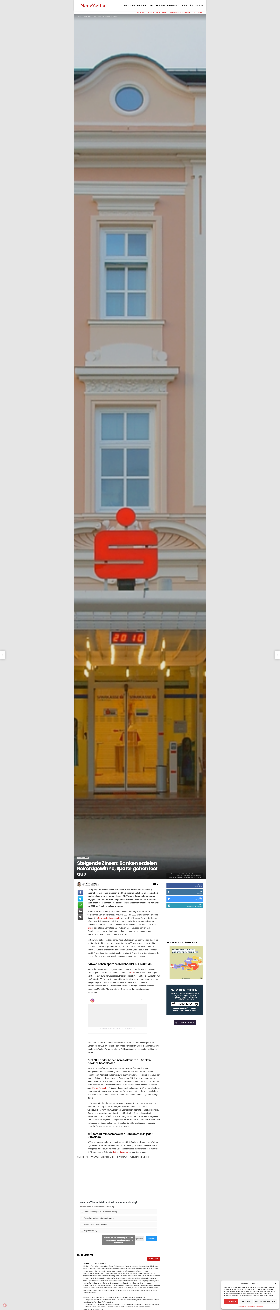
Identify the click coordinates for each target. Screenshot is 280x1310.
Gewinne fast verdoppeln (109, 918)
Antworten (153, 1259)
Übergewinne (136, 1157)
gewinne (105, 1157)
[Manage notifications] (5, 1305)
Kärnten (149, 12)
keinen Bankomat (120, 1152)
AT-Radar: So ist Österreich (182, 942)
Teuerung (124, 1157)
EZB (88, 1157)
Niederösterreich (162, 12)
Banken (81, 1157)
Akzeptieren (230, 1301)
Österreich (129, 5)
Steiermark (186, 12)
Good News (142, 5)
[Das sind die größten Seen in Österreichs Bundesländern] (186, 978)
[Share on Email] (80, 917)
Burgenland (141, 12)
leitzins (115, 1157)
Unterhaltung (157, 5)
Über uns (194, 5)
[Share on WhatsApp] (80, 905)
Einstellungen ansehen (265, 1301)
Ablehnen (246, 1301)
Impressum (259, 1306)
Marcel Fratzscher (100, 1088)
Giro (132, 972)
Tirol (194, 12)
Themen (183, 5)
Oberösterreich (175, 12)
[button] (276, 1283)
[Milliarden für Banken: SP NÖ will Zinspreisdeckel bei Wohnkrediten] (2, 655)
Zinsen (91, 928)
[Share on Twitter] (80, 898)
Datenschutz (242, 1306)
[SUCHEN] (202, 5)
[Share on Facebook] (80, 892)
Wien (200, 12)
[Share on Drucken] (80, 911)
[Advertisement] (118, 1178)
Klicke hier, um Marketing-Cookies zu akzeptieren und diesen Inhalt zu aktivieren (118, 1240)
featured (96, 1157)
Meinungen (172, 5)
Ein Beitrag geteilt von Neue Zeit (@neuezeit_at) (117, 1028)
